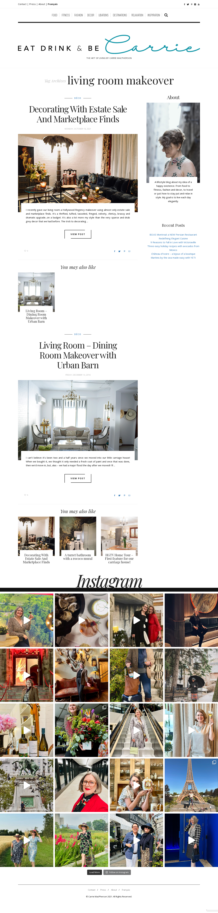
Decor (90, 15)
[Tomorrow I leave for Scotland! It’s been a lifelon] (191, 675)
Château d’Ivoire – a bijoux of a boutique (173, 253)
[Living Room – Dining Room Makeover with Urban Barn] (36, 292)
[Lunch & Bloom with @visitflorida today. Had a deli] (81, 730)
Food (54, 15)
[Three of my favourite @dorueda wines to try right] (26, 730)
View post (78, 234)
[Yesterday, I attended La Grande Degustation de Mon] (26, 620)
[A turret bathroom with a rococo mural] (78, 536)
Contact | (23, 4)
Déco (77, 98)
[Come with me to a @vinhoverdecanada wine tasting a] (191, 730)
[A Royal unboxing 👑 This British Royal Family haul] (136, 785)
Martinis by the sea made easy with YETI (173, 257)
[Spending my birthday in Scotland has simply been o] (81, 675)
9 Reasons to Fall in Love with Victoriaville (173, 242)
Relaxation (137, 15)
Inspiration (154, 15)
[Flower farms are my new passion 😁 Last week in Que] (26, 840)
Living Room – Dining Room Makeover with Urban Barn (36, 316)
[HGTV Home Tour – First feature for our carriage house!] (119, 536)
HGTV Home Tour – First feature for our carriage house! (119, 558)
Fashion (78, 15)
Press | (33, 4)
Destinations (120, 15)
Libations (104, 15)
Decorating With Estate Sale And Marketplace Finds (78, 114)
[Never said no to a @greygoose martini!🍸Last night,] (191, 840)
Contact (91, 889)
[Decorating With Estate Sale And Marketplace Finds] (78, 173)
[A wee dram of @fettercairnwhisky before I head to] (136, 675)
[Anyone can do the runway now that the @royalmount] (81, 785)
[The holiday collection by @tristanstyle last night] (136, 620)
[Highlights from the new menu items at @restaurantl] (81, 620)
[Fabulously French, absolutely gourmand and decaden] (136, 840)
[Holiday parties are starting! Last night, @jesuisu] (191, 620)
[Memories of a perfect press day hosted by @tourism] (81, 840)
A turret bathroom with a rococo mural (77, 557)
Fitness (66, 15)
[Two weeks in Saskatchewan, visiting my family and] (191, 785)
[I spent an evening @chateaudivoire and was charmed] (136, 730)
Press (103, 889)
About (42, 4)
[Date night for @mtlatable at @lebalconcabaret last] (26, 675)
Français (126, 889)
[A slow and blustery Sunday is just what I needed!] (26, 785)
